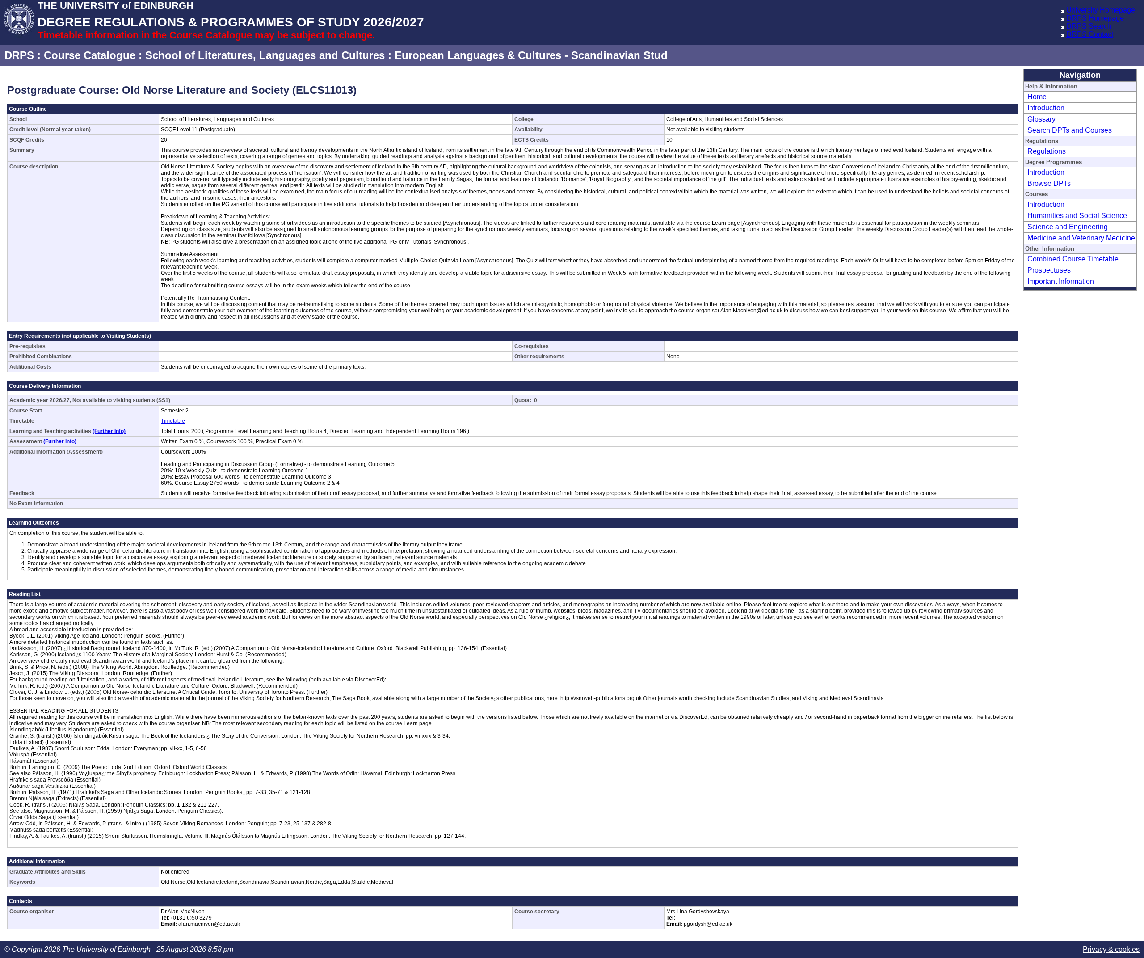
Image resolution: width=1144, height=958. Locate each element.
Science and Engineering (1067, 227)
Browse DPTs (1049, 183)
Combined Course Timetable (1073, 259)
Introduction (1045, 108)
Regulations (1046, 151)
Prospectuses (1049, 270)
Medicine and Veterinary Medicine (1081, 238)
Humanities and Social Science (1077, 215)
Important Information (1060, 281)
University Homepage (1100, 10)
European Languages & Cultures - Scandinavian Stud (531, 55)
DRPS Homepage (1095, 18)
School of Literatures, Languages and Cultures (265, 55)
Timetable (173, 421)
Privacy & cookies (1111, 949)
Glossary (1041, 119)
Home (1037, 97)
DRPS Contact (1089, 34)
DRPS (19, 55)
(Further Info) (109, 431)
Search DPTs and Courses (1069, 130)
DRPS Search (1088, 26)
